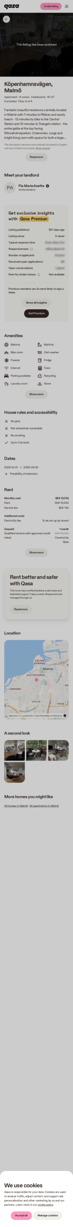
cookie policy (45, 1205)
